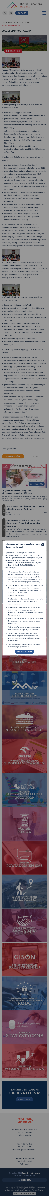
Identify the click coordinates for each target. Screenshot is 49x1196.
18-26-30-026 (15, 593)
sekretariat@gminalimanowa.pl (28, 582)
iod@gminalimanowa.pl (16, 595)
